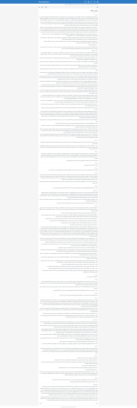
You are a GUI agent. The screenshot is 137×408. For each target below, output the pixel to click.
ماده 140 (96, 275)
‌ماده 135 (96, 163)
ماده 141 (96, 279)
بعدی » (40, 403)
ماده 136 (96, 168)
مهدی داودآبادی (63, 406)
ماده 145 (96, 356)
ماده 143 (96, 298)
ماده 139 (96, 206)
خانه (98, 4)
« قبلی (97, 403)
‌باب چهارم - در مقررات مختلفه (76, 4)
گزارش (46, 7)
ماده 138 (96, 186)
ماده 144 (96, 346)
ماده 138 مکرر (95, 190)
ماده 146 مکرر (95, 384)
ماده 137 (96, 173)
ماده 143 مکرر (95, 320)
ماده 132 (96, 15)
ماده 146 (96, 378)
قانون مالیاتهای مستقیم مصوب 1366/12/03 (89, 4)
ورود (85, 1)
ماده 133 (96, 140)
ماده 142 (96, 293)
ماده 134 (96, 151)
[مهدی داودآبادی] (44, 1)
